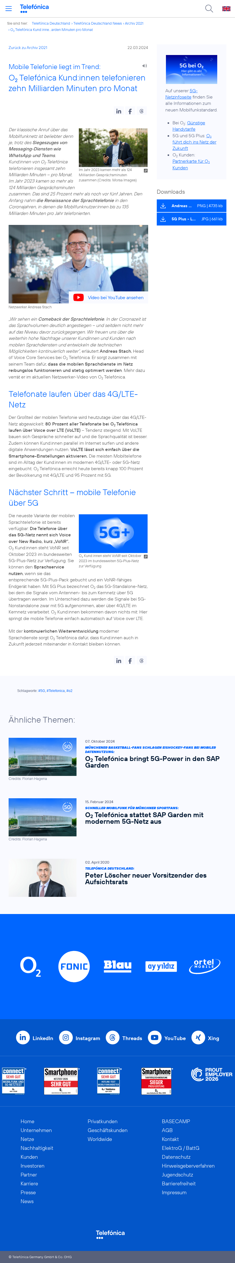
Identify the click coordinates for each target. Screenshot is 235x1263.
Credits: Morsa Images (117, 180)
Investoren (32, 1165)
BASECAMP (176, 1121)
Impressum (174, 1192)
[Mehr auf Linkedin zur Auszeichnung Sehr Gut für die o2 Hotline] (109, 1081)
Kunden (29, 1157)
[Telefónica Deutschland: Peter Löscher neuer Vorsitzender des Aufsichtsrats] (115, 877)
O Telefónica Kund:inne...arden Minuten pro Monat (51, 29)
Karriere (29, 1183)
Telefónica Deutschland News (97, 23)
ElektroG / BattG (180, 1148)
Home (27, 1121)
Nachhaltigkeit (37, 1148)
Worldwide (100, 1139)
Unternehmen (36, 1130)
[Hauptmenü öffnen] (8, 8)
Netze (27, 1139)
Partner (29, 1174)
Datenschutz (176, 1157)
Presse (28, 1192)
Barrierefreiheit (179, 1183)
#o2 (69, 691)
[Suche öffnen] (209, 8)
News (27, 1201)
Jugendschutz (177, 1174)
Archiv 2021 (134, 23)
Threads (132, 1038)
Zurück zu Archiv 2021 (28, 47)
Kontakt (170, 1139)
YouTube (175, 1038)
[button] (119, 110)
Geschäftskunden (108, 1130)
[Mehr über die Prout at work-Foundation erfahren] (212, 1081)
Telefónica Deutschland (51, 23)
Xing (213, 1038)
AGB (167, 1130)
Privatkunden (102, 1121)
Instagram (88, 1038)
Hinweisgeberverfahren (188, 1165)
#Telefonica (56, 691)
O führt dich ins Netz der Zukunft (194, 142)
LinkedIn (43, 1038)
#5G (41, 691)
